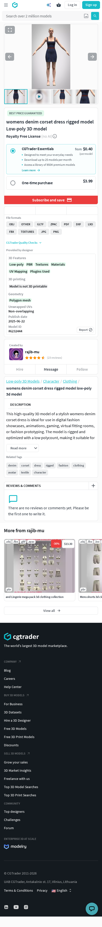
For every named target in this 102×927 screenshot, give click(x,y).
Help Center (13, 687)
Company (10, 661)
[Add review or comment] (93, 486)
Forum (9, 828)
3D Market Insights (17, 770)
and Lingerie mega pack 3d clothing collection (35, 597)
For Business (13, 704)
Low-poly (16, 264)
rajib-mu (32, 351)
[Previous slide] (9, 57)
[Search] (95, 16)
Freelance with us (17, 778)
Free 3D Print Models (19, 737)
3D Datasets (13, 712)
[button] (86, 16)
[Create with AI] (49, 5)
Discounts (11, 745)
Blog (7, 670)
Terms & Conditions (18, 890)
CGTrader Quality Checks (21, 242)
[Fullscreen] (10, 30)
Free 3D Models (15, 728)
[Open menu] (6, 5)
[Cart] (59, 5)
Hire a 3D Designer (17, 720)
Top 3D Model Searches (21, 787)
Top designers (14, 811)
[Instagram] (26, 907)
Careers (9, 678)
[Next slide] (92, 57)
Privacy (42, 890)
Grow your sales (16, 762)
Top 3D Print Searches (20, 795)
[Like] (19, 211)
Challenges (12, 819)
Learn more (29, 170)
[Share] (82, 211)
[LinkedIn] (6, 907)
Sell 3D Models (15, 753)
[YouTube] (16, 907)
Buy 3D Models (14, 695)
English (59, 890)
